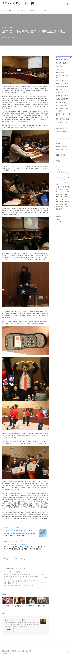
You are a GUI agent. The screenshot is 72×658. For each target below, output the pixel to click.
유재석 (60, 199)
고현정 (61, 197)
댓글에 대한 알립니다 (61, 146)
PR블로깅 (60, 125)
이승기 (67, 192)
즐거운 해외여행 (61, 105)
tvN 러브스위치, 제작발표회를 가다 (13, 572)
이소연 (66, 206)
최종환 (62, 187)
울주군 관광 (60, 111)
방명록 (44, 10)
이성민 (57, 197)
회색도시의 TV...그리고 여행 (18, 3)
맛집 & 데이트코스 (62, 119)
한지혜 (60, 209)
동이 (57, 189)
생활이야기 (60, 90)
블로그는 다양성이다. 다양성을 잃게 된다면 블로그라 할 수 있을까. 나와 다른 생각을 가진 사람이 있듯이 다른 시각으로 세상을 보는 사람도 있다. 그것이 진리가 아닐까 (22, 624)
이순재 (65, 199)
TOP (68, 651)
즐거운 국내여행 (62, 108)
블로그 (67, 189)
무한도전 (67, 201)
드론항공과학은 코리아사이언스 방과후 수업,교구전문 (19, 530)
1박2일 (57, 187)
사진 (57, 199)
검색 (64, 3)
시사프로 (59, 93)
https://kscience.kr (10, 528)
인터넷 (59, 69)
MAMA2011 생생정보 (63, 63)
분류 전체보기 (62, 60)
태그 (10, 10)
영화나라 (60, 80)
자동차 (66, 197)
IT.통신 (59, 66)
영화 (61, 204)
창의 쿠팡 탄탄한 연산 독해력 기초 (16, 544)
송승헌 (57, 204)
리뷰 (60, 189)
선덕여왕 (58, 206)
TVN (62, 206)
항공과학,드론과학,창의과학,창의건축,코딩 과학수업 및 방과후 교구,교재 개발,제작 (19, 534)
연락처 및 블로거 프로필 (62, 149)
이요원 (66, 194)
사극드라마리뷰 (62, 83)
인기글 (63, 155)
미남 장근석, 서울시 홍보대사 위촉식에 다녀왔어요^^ (18, 574)
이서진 (57, 201)
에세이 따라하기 (61, 128)
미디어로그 (21, 10)
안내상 (65, 204)
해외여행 (67, 187)
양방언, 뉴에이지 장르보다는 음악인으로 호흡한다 (17, 585)
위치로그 (33, 10)
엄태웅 (57, 194)
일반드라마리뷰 (62, 86)
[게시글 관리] (10, 558)
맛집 (57, 192)
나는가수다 (62, 192)
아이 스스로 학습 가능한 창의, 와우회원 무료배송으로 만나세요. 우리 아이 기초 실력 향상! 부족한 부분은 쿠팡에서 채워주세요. (25, 548)
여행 (57, 209)
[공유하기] (7, 558)
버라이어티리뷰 (62, 96)
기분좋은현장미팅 (9, 569)
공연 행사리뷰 (61, 102)
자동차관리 (60, 72)
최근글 (57, 155)
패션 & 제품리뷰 (61, 122)
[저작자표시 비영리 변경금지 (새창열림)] (22, 559)
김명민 (61, 201)
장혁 (63, 189)
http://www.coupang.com (12, 541)
